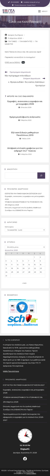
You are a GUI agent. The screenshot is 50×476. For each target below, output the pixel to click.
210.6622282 (15, 2)
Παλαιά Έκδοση (31, 473)
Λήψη (23, 62)
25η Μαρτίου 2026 (12, 205)
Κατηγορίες (9, 227)
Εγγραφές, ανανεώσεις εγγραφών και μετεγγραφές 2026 (24, 102)
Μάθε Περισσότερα (11, 371)
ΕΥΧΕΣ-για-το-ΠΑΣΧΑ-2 (12, 62)
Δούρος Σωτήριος (15, 35)
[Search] (41, 175)
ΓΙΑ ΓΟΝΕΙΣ (12, 41)
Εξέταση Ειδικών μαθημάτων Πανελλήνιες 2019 (25, 133)
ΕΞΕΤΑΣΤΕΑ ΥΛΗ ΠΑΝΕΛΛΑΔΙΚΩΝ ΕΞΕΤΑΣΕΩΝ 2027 (23, 193)
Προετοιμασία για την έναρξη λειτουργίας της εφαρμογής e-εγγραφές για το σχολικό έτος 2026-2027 (23, 417)
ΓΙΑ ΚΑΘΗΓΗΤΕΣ (26, 41)
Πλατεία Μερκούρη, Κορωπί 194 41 (24, 5)
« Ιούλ (24, 283)
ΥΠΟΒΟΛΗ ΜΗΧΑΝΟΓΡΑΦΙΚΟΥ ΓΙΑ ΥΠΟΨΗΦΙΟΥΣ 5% (23, 202)
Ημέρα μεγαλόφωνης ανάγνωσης (24, 117)
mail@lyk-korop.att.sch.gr (32, 2)
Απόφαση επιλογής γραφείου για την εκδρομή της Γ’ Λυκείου (25, 149)
